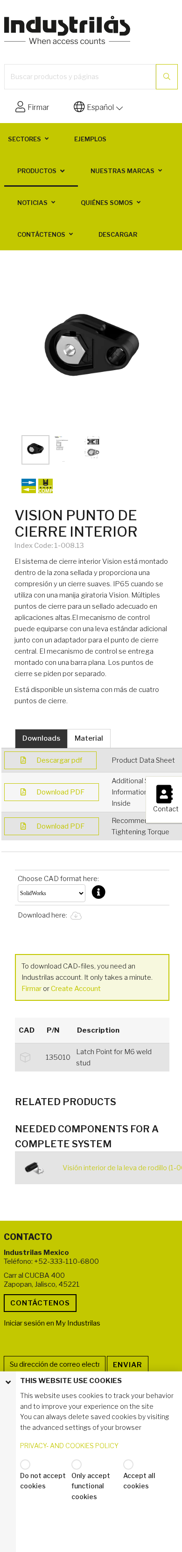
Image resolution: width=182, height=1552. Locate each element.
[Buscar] (167, 76)
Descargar (117, 234)
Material (89, 738)
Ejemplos (90, 139)
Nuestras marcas (122, 171)
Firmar (31, 988)
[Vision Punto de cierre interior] (92, 348)
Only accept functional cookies (90, 1486)
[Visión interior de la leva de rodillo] (37, 1168)
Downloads (41, 738)
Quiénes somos (107, 202)
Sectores (24, 139)
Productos (36, 171)
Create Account (76, 988)
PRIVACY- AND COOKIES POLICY (69, 1446)
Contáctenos (41, 234)
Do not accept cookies (43, 1481)
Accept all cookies (139, 1481)
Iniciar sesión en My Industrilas (52, 1323)
